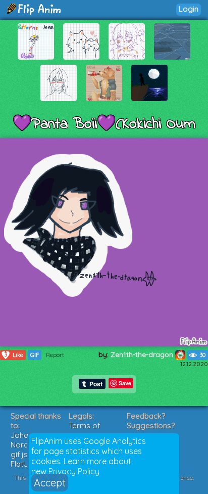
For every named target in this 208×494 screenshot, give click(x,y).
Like (14, 354)
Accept (50, 482)
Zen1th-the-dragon (143, 354)
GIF (34, 354)
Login (188, 9)
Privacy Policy (73, 471)
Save (125, 383)
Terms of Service (84, 430)
